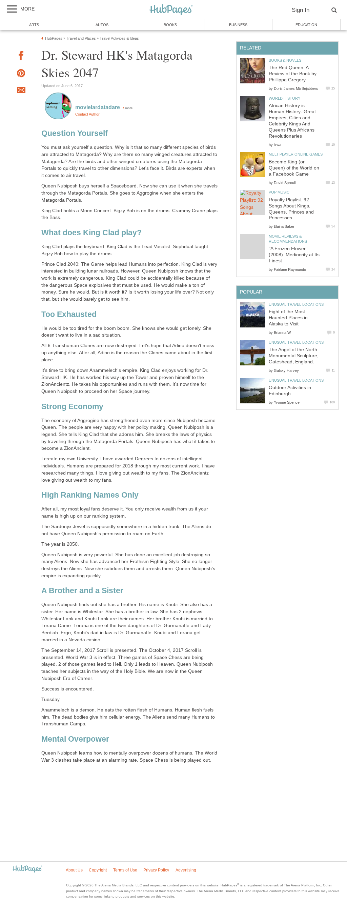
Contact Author (87, 114)
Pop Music (279, 192)
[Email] (21, 91)
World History (284, 98)
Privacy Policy (156, 870)
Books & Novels (285, 60)
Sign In (300, 10)
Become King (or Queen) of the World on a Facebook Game (294, 168)
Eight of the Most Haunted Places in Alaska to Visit (288, 317)
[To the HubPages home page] (27, 869)
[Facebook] (21, 57)
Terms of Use (125, 870)
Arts (34, 25)
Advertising (186, 870)
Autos (102, 25)
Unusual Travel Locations (296, 304)
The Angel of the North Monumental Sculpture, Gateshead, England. (294, 355)
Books (170, 25)
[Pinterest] (21, 74)
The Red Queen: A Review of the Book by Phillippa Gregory (293, 73)
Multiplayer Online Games (296, 154)
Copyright (98, 870)
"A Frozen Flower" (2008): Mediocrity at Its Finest (294, 254)
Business (238, 25)
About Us (74, 870)
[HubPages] (171, 10)
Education (306, 25)
